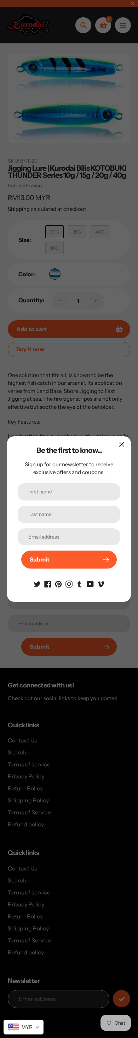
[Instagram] (69, 583)
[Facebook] (47, 583)
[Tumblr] (79, 583)
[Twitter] (37, 583)
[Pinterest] (58, 583)
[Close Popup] (121, 444)
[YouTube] (90, 583)
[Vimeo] (100, 583)
